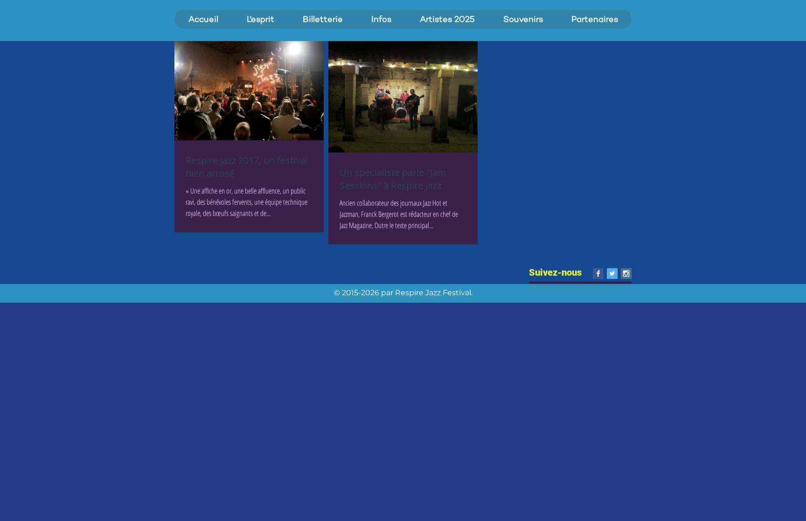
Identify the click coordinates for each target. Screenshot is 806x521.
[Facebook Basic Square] (598, 273)
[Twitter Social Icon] (612, 273)
